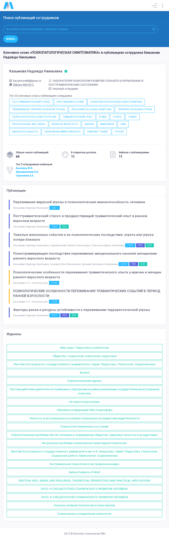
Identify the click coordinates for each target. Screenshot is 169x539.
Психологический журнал (84, 380)
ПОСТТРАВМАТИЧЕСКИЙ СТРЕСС (31, 101)
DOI (64, 226)
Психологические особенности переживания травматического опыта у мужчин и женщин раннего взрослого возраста (87, 274)
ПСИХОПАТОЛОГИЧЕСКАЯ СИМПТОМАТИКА (116, 101)
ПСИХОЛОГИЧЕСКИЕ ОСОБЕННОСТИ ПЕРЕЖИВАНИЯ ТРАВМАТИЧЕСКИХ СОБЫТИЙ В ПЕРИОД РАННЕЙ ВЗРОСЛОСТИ (86, 293)
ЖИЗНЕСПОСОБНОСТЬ (25, 131)
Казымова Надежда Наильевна (36, 71)
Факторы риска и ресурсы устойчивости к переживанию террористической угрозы (81, 310)
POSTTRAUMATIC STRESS (70, 101)
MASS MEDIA (107, 124)
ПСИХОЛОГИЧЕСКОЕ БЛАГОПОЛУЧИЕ (34, 116)
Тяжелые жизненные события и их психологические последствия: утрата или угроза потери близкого (83, 237)
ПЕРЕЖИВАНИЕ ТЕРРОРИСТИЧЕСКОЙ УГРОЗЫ (38, 109)
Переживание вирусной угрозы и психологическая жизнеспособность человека (79, 202)
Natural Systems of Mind (84, 472)
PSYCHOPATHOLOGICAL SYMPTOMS (91, 109)
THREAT (132, 116)
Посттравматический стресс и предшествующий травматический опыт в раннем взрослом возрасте (80, 218)
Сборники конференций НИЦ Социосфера (84, 410)
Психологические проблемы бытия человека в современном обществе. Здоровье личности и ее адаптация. (84, 435)
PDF (140, 245)
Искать (10, 39)
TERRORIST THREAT (97, 131)
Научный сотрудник (65, 88)
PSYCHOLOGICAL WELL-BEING (28, 124)
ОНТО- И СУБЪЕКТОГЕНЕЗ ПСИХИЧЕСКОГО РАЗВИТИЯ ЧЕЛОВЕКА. (84, 488)
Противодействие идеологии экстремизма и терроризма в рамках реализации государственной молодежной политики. (84, 391)
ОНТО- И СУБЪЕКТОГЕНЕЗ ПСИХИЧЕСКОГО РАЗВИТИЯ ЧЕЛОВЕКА (84, 497)
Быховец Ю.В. (24, 168)
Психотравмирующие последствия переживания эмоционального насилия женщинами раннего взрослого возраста (85, 256)
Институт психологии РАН (89, 533)
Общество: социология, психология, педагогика (85, 356)
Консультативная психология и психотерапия (84, 505)
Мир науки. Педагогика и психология (84, 347)
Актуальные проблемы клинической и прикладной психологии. (84, 443)
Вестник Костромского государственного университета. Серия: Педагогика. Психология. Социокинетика (84, 364)
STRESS (103, 116)
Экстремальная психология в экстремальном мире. (85, 464)
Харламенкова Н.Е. (27, 171)
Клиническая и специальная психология (84, 513)
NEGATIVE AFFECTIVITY (65, 124)
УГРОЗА (119, 131)
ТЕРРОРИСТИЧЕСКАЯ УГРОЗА (135, 109)
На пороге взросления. (84, 401)
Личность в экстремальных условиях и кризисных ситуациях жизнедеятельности (84, 418)
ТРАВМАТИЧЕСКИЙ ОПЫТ (78, 116)
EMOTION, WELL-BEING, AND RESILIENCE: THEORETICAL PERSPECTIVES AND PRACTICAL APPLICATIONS (85, 480)
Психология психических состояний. (84, 426)
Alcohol (85, 372)
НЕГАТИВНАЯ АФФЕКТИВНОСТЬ (62, 131)
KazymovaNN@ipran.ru (27, 80)
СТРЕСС (117, 116)
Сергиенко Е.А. (25, 175)
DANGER (89, 124)
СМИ (123, 124)
